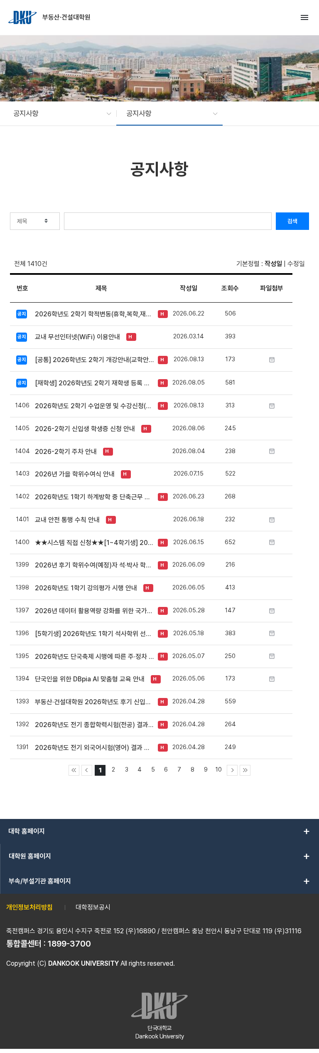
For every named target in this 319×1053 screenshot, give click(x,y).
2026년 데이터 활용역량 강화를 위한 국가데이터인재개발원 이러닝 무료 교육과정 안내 (94, 611)
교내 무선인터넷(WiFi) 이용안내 (77, 337)
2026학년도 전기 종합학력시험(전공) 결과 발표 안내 (94, 725)
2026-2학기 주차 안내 (66, 452)
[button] (58, 113)
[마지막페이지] (245, 770)
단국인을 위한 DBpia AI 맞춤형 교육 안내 (90, 679)
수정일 (296, 264)
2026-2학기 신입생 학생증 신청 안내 (85, 429)
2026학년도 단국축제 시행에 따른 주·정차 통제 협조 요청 (94, 657)
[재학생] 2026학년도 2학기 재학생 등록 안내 (94, 383)
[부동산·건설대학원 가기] (23, 17)
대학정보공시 (93, 907)
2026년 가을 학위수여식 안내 (75, 474)
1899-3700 (69, 944)
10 (219, 769)
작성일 (273, 264)
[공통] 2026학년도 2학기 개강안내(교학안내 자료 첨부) (94, 360)
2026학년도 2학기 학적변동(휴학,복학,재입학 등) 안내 (94, 314)
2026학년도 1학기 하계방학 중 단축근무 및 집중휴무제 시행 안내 (94, 497)
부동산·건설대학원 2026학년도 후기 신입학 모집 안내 (94, 702)
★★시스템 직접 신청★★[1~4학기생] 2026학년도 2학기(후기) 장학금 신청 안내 (94, 543)
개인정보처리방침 (29, 907)
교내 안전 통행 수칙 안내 (67, 520)
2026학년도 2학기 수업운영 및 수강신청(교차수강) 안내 (94, 406)
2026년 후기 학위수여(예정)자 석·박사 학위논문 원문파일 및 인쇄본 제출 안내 (94, 565)
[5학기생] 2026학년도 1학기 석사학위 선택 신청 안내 (94, 634)
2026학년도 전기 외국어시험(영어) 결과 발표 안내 (94, 748)
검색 (292, 221)
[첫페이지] (74, 770)
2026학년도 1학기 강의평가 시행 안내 (86, 588)
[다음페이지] (232, 770)
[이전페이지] (86, 770)
